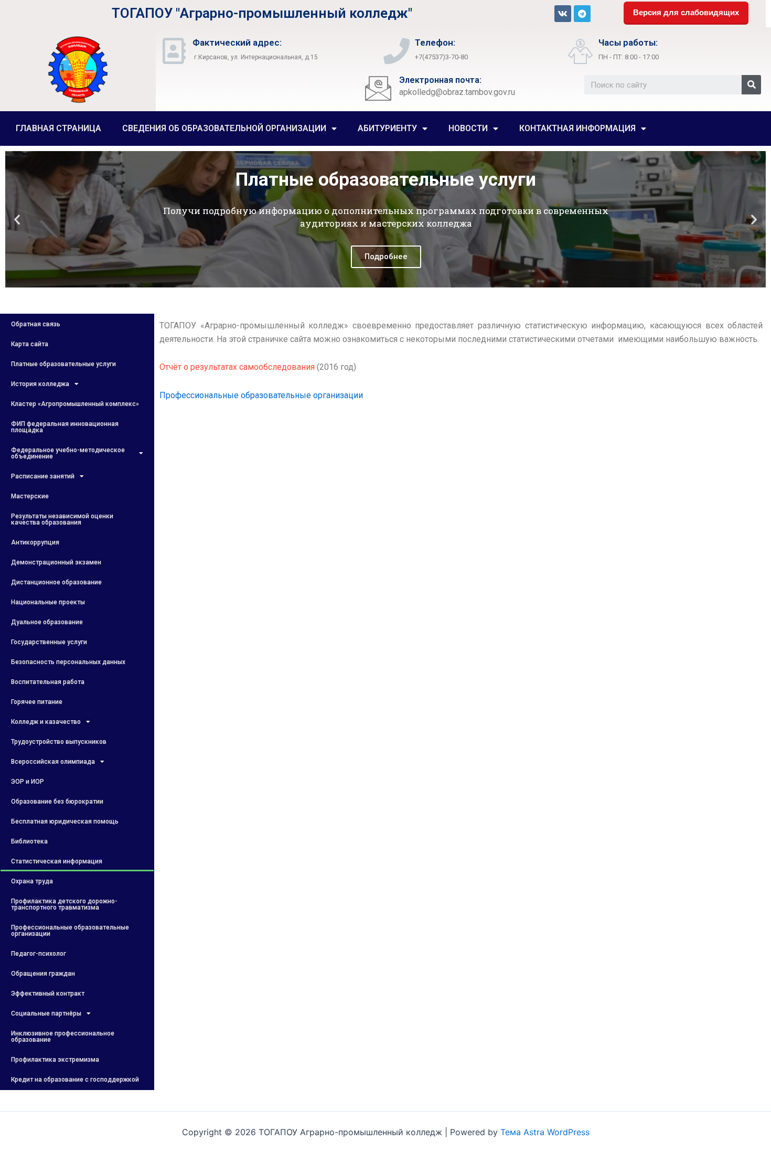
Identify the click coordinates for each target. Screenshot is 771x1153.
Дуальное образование (47, 622)
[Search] (751, 84)
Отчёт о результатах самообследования (237, 367)
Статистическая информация (56, 861)
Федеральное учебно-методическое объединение (68, 453)
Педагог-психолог (38, 953)
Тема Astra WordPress (545, 1132)
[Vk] (562, 13)
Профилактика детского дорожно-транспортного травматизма (64, 904)
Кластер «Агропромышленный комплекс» (75, 404)
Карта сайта (29, 344)
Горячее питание (36, 702)
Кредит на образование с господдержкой (75, 1079)
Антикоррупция (35, 542)
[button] (376, 279)
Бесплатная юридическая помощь (65, 821)
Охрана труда (32, 881)
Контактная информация (577, 128)
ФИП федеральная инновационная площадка (65, 427)
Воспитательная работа (47, 682)
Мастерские (30, 496)
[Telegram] (582, 13)
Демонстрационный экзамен (56, 562)
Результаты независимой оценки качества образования (62, 519)
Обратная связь (35, 324)
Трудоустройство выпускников (58, 741)
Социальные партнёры (46, 1013)
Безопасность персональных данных (68, 662)
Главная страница (58, 128)
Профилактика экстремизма (55, 1059)
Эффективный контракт (47, 993)
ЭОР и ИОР (27, 781)
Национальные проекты (48, 602)
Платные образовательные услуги (63, 364)
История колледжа (40, 384)
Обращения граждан (43, 973)
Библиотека (29, 841)
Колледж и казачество (46, 721)
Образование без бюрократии (57, 801)
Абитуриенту (387, 128)
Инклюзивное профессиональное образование (62, 1036)
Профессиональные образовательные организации (70, 930)
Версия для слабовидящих (686, 12)
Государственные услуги (49, 642)
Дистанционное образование (56, 582)
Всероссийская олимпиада (53, 761)
